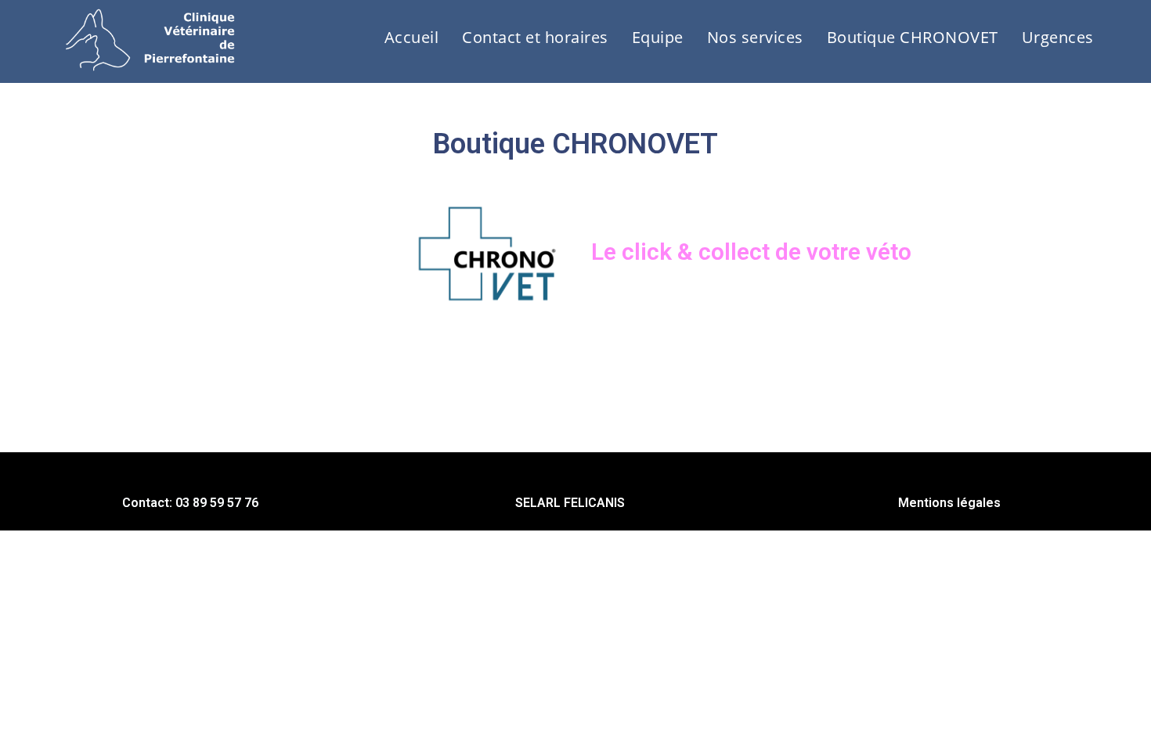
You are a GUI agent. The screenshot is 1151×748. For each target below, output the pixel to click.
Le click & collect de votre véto (751, 251)
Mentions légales (949, 502)
